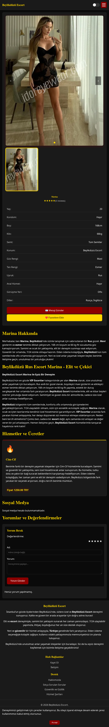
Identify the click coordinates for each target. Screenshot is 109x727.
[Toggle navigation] (104, 5)
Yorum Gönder (17, 581)
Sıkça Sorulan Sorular (54, 684)
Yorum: (11, 558)
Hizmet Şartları (55, 694)
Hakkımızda (54, 679)
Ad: (8, 547)
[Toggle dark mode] (96, 5)
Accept (54, 722)
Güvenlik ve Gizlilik (54, 689)
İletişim (54, 667)
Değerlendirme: (15, 536)
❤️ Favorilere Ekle (54, 317)
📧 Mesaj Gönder (54, 310)
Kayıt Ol (54, 662)
